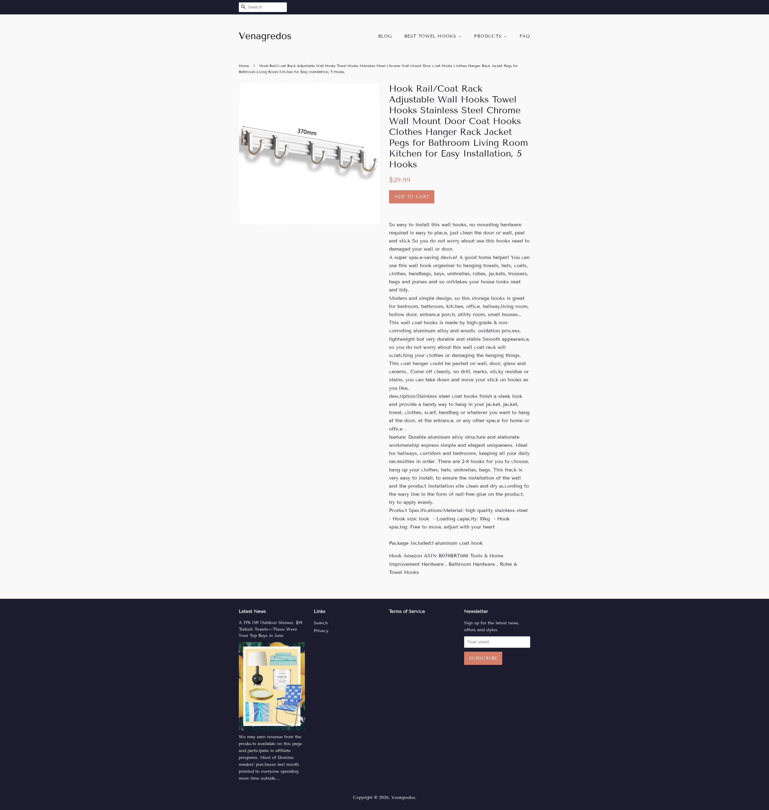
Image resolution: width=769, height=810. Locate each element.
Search (321, 623)
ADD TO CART (411, 196)
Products (489, 36)
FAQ (525, 36)
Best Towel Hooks (431, 36)
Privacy (321, 630)
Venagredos (403, 797)
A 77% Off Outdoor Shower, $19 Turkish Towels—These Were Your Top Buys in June (270, 629)
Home (244, 65)
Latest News (252, 611)
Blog (385, 36)
